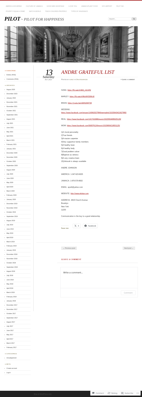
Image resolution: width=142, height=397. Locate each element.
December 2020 (12, 153)
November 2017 (12, 309)
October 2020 (11, 161)
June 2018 (10, 280)
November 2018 (12, 258)
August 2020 (11, 170)
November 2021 (12, 106)
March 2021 (11, 140)
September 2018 (12, 267)
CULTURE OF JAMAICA (34, 6)
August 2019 (11, 220)
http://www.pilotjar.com (80, 193)
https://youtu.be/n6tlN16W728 (80, 103)
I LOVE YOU (72, 6)
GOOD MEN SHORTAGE (55, 6)
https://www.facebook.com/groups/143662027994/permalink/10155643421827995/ (93, 113)
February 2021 (12, 144)
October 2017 (11, 313)
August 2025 (11, 89)
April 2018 (10, 288)
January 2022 (11, 98)
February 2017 (12, 347)
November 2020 (12, 157)
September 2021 (12, 115)
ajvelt (71, 79)
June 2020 (10, 178)
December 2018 (12, 254)
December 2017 (12, 305)
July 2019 (10, 225)
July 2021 (10, 123)
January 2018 (11, 301)
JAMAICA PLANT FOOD (89, 6)
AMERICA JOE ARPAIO (14, 6)
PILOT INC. (120, 6)
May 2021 (10, 132)
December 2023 (12, 93)
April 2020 (10, 187)
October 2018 (11, 263)
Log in (9, 372)
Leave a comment (128, 79)
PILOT (12, 19)
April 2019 (10, 237)
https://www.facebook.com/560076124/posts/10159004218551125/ (93, 126)
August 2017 (11, 322)
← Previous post (69, 248)
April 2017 (10, 339)
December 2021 (12, 102)
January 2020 (11, 199)
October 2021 (11, 110)
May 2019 (10, 233)
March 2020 (11, 191)
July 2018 (10, 275)
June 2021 (10, 127)
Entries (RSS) (11, 75)
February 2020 (12, 195)
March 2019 (11, 241)
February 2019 (12, 246)
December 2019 (12, 203)
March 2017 (11, 343)
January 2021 (11, 149)
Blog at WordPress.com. (43, 394)
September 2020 (12, 165)
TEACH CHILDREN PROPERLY (56, 11)
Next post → (128, 248)
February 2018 (12, 297)
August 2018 (11, 271)
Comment (128, 293)
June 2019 (10, 229)
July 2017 (10, 326)
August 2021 (11, 119)
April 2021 (10, 136)
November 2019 (12, 208)
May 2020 (10, 182)
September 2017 (12, 318)
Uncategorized (82, 79)
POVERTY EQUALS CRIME (15, 11)
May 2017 (10, 334)
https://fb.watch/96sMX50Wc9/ (82, 96)
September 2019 (12, 216)
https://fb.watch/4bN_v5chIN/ (79, 90)
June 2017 (10, 330)
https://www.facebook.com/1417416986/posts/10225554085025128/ (94, 119)
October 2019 (11, 212)
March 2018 (11, 292)
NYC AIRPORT (107, 6)
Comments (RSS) (12, 79)
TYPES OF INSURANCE (79, 11)
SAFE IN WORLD (35, 11)
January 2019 (11, 250)
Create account (12, 368)
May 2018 (10, 284)
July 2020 (10, 174)
